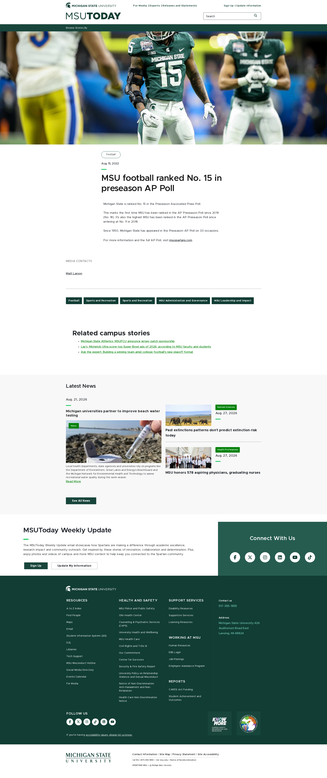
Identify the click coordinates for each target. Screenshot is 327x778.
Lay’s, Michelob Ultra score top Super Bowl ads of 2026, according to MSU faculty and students (146, 346)
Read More (73, 481)
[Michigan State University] (91, 5)
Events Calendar (76, 677)
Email (69, 629)
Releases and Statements (179, 5)
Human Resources (179, 645)
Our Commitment (129, 653)
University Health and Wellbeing (138, 632)
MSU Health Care (129, 639)
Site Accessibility (208, 754)
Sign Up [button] (36, 565)
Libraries (71, 649)
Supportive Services (181, 615)
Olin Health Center (130, 615)
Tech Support (74, 656)
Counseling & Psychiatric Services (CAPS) (139, 624)
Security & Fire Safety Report (137, 666)
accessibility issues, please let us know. (109, 735)
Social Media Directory (80, 670)
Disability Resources (181, 608)
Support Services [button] (186, 600)
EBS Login (175, 652)
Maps (69, 622)
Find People (73, 615)
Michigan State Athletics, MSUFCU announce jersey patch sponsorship (128, 341)
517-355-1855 (228, 606)
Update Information (248, 6)
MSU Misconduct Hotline (81, 663)
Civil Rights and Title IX (133, 646)
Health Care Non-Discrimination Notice (138, 699)
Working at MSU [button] (185, 637)
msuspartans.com (180, 240)
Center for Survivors (131, 660)
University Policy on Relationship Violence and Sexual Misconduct (138, 675)
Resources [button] (77, 600)
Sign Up (229, 6)
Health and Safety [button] (138, 600)
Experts (155, 5)
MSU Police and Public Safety (137, 608)
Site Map (165, 754)
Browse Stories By (76, 28)
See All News (81, 500)
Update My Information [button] (74, 565)
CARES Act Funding (181, 689)
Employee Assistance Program (187, 666)
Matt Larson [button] (74, 273)
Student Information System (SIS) (86, 636)
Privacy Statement (184, 754)
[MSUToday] (130, 15)
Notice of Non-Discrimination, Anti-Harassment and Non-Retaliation (136, 687)
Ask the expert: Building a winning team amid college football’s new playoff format (137, 352)
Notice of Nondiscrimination (183, 760)
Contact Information (144, 754)
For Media (140, 5)
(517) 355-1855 (147, 760)
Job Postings (176, 659)
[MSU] (163, 592)
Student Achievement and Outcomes (185, 698)
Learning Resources (180, 622)
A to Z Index (73, 608)
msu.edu (164, 760)
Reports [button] (177, 681)
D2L (68, 643)
